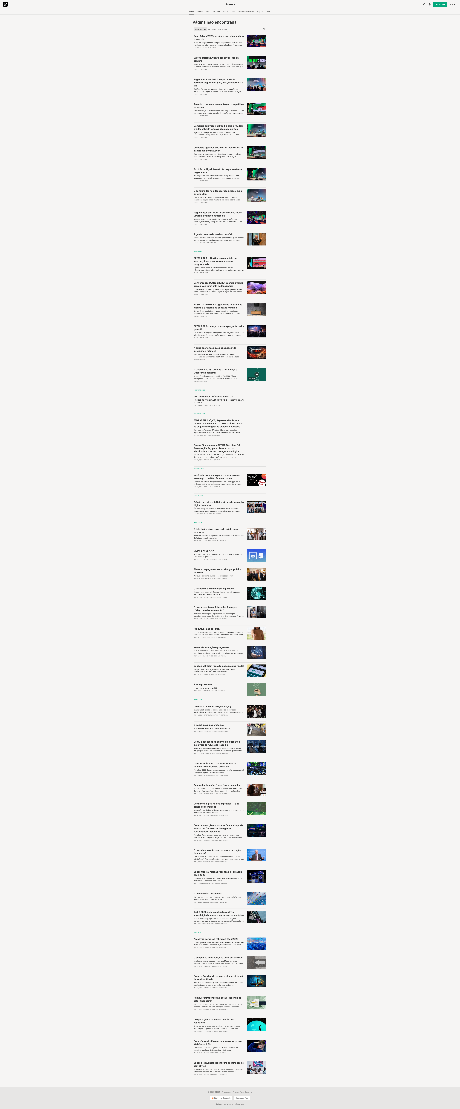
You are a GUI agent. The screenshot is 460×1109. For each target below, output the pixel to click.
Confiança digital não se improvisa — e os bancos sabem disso (216, 805)
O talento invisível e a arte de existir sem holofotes (216, 531)
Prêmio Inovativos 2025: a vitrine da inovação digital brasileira (219, 504)
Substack (219, 1104)
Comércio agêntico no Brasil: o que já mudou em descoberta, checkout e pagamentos (218, 127)
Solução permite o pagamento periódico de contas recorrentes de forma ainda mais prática (214, 670)
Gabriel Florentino (211, 559)
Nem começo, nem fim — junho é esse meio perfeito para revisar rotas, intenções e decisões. (217, 898)
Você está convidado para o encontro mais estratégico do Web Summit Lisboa (217, 477)
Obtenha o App (242, 1098)
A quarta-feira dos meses (208, 893)
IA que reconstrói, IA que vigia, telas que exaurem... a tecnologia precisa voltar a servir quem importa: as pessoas (218, 652)
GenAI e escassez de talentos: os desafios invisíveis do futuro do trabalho (217, 743)
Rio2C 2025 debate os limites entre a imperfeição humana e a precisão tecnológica (219, 914)
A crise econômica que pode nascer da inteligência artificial (215, 349)
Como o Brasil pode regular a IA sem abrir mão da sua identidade (219, 978)
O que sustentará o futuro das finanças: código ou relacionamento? (215, 609)
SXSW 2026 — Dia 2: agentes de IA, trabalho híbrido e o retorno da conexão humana (218, 306)
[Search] (424, 4)
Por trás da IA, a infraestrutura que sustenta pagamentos (218, 171)
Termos (236, 1092)
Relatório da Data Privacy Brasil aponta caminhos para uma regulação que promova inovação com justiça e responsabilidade (218, 983)
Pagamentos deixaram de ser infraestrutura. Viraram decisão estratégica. (218, 214)
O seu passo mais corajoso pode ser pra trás (218, 957)
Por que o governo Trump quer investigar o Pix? (213, 576)
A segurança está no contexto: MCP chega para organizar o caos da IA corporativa (218, 555)
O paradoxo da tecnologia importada (214, 588)
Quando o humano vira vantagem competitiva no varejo (219, 106)
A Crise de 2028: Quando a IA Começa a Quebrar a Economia (215, 371)
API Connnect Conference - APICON (213, 396)
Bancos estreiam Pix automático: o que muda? (219, 666)
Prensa (202, 359)
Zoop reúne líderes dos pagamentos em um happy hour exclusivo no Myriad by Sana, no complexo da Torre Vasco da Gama (219, 482)
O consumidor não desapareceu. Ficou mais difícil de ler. (218, 192)
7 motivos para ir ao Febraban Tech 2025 (216, 939)
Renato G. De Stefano (208, 48)
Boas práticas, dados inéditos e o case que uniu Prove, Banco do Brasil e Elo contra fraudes (219, 811)
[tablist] (211, 29)
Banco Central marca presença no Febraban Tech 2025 (218, 873)
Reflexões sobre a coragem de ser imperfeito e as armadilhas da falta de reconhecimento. (219, 536)
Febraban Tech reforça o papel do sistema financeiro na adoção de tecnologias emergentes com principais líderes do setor (219, 836)
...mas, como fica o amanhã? (205, 688)
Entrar (453, 4)
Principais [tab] (212, 29)
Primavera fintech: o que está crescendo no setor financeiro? (217, 999)
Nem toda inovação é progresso (211, 647)
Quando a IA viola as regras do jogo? (214, 706)
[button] (191, 11)
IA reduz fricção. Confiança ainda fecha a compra (216, 59)
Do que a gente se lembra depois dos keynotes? (214, 1021)
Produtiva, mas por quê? (207, 628)
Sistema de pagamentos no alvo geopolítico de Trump (218, 571)
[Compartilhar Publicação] (429, 4)
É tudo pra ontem (203, 684)
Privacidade (226, 1092)
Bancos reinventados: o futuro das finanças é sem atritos (219, 1064)
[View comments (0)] (211, 50)
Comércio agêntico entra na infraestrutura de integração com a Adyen (218, 149)
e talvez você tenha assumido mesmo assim (212, 728)
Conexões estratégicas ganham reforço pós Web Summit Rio (218, 1043)
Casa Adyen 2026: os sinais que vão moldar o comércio (219, 38)
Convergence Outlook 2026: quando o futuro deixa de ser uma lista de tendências (218, 284)
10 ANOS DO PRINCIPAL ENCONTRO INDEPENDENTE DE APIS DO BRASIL (219, 401)
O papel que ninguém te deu (209, 725)
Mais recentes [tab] (200, 29)
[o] (256, 374)
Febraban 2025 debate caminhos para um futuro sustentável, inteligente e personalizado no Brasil (219, 771)
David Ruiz (204, 69)
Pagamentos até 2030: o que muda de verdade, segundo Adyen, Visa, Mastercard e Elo (218, 82)
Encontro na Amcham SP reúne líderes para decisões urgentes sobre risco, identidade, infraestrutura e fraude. (217, 431)
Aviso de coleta (246, 1092)
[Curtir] (195, 50)
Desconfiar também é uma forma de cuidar (217, 785)
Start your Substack (222, 1098)
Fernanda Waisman (211, 541)
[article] (230, 43)
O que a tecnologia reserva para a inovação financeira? (217, 852)
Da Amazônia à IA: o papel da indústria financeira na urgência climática (215, 765)
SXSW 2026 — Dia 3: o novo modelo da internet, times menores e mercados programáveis (215, 261)
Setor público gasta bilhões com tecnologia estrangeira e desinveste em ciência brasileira (217, 593)
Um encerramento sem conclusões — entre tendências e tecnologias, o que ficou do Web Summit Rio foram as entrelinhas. (217, 1027)
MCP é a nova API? (204, 550)
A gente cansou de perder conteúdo (213, 234)
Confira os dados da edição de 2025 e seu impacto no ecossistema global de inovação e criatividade (216, 1048)
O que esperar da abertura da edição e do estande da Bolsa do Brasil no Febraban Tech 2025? (218, 879)
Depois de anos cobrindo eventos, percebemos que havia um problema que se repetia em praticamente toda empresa (219, 238)
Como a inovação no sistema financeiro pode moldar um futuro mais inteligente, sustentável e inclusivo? (218, 828)
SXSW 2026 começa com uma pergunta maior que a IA (219, 328)
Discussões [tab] (222, 29)
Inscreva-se (440, 4)
